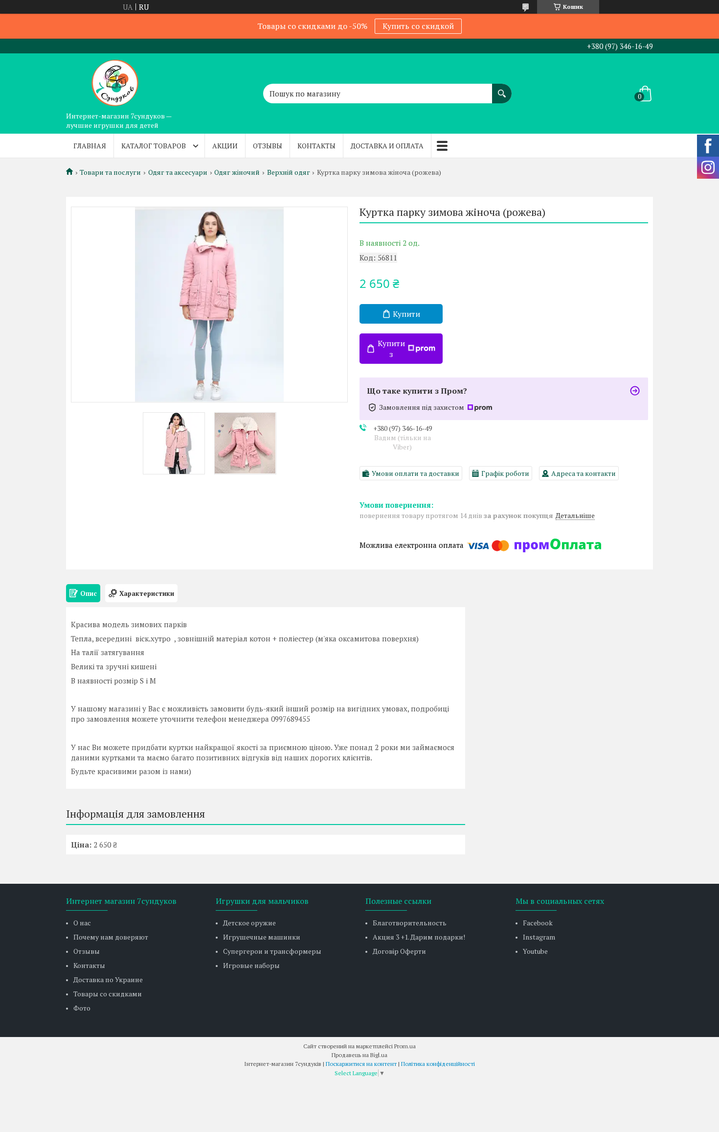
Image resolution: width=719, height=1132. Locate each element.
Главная (89, 145)
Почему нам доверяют (110, 937)
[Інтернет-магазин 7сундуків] (115, 80)
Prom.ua (405, 1046)
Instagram (539, 937)
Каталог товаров (153, 145)
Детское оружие (249, 922)
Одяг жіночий (237, 172)
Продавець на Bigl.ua (359, 1055)
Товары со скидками (107, 993)
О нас (82, 922)
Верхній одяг (288, 172)
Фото (81, 1008)
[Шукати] (502, 88)
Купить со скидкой (418, 26)
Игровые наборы (251, 965)
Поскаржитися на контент (361, 1063)
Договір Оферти (399, 951)
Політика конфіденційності (438, 1063)
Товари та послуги (110, 172)
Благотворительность (410, 922)
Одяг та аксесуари (177, 172)
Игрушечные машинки (261, 937)
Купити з (391, 348)
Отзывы (267, 145)
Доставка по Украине (108, 979)
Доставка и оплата (387, 145)
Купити (406, 313)
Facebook (538, 922)
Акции (225, 145)
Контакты (316, 145)
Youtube (535, 951)
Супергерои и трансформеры (272, 951)
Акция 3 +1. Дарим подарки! (419, 937)
